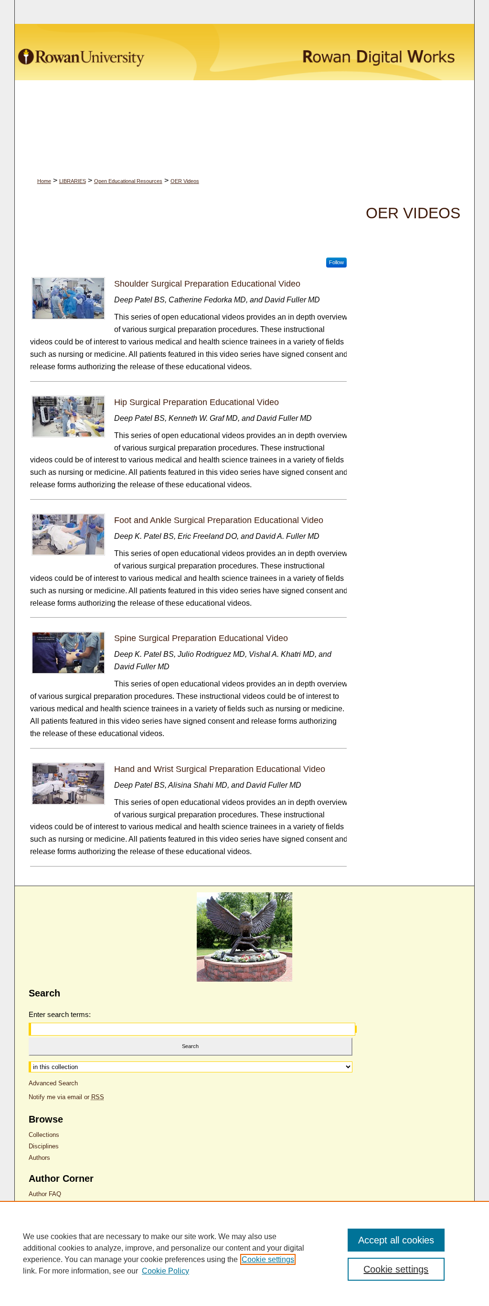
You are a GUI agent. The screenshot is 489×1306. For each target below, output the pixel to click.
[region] (244, 1253)
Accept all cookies (396, 1240)
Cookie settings (268, 1259)
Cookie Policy (165, 1271)
